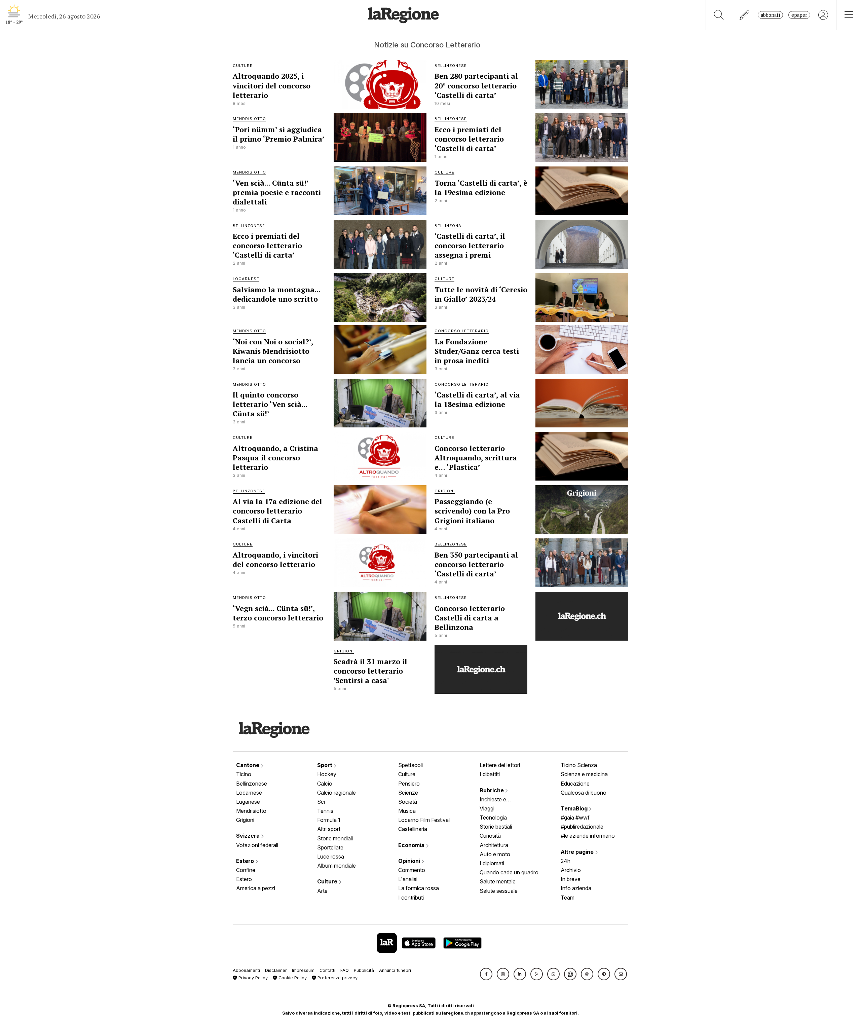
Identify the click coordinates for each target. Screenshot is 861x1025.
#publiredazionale (582, 826)
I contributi (411, 897)
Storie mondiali (335, 838)
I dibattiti (490, 774)
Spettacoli (410, 765)
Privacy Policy (252, 977)
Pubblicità (364, 970)
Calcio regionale (336, 792)
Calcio (324, 783)
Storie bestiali (496, 826)
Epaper (799, 15)
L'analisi (407, 879)
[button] (486, 974)
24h (565, 861)
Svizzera (248, 835)
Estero (245, 861)
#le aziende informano (588, 835)
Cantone (248, 765)
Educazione (575, 783)
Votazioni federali (257, 845)
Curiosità (490, 835)
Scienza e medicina (584, 774)
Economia (412, 845)
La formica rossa (418, 888)
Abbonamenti (246, 970)
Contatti (327, 970)
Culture (328, 881)
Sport (325, 765)
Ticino (243, 774)
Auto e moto (495, 854)
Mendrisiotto (251, 810)
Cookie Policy (292, 977)
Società (407, 801)
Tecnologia (493, 817)
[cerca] (719, 15)
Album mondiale (336, 865)
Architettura (494, 845)
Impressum (303, 970)
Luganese (248, 801)
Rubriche (492, 790)
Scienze (408, 792)
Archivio (571, 870)
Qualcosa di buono (583, 792)
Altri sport (328, 829)
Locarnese (249, 792)
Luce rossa (330, 856)
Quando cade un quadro (509, 872)
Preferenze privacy (337, 977)
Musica (407, 810)
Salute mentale (498, 881)
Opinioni (409, 861)
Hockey (326, 774)
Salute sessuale (499, 890)
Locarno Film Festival (424, 820)
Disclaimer (276, 970)
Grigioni (245, 820)
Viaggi (487, 808)
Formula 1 (328, 820)
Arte (322, 890)
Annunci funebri (395, 970)
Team (567, 897)
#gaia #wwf (575, 817)
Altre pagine (578, 851)
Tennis (325, 810)
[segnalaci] (745, 15)
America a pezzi (255, 888)
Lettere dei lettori (500, 765)
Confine (245, 870)
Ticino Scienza (579, 765)
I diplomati (492, 863)
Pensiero (409, 783)
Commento (411, 870)
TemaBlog (575, 808)
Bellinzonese (251, 783)
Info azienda (576, 888)
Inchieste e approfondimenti (499, 800)
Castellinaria (412, 829)
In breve (571, 879)
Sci (321, 801)
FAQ (344, 970)
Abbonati (770, 15)
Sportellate (330, 847)
